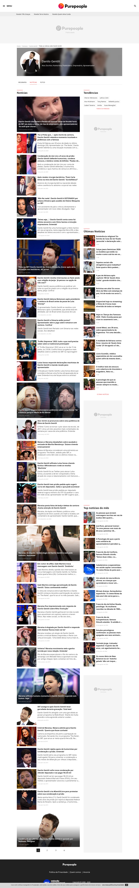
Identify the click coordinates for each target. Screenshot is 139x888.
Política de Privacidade (58, 872)
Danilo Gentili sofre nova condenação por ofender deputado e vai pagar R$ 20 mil (55, 771)
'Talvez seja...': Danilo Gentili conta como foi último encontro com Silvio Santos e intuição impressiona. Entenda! (56, 222)
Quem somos (75, 872)
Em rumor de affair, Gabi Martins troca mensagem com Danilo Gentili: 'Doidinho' (55, 565)
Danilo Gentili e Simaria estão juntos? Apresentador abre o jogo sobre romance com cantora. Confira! (57, 322)
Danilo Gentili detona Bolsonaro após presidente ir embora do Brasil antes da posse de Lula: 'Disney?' (58, 301)
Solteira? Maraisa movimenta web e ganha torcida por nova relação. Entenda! (56, 649)
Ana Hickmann (89, 101)
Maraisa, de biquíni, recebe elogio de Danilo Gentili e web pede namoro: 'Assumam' (45, 554)
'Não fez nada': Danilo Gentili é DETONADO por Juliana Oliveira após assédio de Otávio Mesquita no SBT (58, 200)
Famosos (25, 46)
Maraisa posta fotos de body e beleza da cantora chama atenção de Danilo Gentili (58, 506)
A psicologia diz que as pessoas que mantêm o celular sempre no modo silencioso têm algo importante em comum (106, 385)
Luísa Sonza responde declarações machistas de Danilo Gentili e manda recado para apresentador (58, 365)
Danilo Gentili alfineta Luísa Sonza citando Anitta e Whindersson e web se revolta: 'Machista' (56, 465)
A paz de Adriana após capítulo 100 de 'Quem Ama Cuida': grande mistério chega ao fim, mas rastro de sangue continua (109, 280)
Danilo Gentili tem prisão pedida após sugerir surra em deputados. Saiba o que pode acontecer (58, 485)
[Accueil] (72, 6)
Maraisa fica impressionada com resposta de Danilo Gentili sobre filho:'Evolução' (56, 607)
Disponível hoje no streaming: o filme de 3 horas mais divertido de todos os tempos (109, 304)
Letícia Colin (104, 98)
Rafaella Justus (114, 101)
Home (19, 46)
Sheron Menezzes (90, 98)
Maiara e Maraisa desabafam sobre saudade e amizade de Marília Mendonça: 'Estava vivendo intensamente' (57, 444)
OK (126, 885)
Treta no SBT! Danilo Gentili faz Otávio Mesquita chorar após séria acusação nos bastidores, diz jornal (47, 268)
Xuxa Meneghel (110, 105)
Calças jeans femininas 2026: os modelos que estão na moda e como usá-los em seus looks (109, 253)
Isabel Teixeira (89, 105)
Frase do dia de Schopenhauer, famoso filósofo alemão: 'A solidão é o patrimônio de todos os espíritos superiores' (109, 622)
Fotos (42, 82)
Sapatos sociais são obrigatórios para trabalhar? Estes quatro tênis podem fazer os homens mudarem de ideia (109, 267)
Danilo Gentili (33, 46)
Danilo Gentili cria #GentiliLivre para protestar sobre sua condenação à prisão (57, 792)
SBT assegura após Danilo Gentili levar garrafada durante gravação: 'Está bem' (54, 708)
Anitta (99, 105)
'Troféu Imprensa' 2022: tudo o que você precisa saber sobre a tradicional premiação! (57, 342)
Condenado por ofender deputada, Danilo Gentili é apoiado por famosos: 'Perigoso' (45, 840)
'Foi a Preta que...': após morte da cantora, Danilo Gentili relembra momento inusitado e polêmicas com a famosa (57, 137)
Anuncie (86, 872)
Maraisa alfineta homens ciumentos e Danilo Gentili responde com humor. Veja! (47, 697)
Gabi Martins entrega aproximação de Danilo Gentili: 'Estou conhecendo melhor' (57, 586)
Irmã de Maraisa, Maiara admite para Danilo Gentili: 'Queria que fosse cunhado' (56, 729)
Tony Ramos (101, 101)
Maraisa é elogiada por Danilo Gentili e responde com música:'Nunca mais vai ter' (58, 628)
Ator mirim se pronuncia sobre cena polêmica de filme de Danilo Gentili (58, 422)
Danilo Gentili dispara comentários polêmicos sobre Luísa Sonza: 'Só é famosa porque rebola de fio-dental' (48, 411)
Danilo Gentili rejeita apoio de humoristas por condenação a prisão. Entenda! (57, 750)
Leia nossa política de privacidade (113, 885)
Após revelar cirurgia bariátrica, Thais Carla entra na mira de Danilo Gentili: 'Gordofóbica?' (57, 178)
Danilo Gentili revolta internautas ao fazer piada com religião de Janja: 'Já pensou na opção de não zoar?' (58, 280)
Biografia (22, 82)
